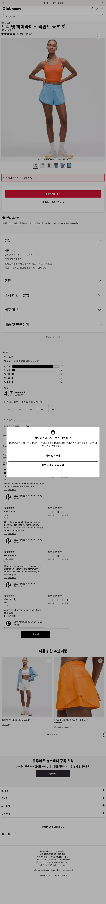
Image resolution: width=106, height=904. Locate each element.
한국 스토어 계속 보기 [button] (53, 465)
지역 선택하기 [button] (53, 455)
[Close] (98, 430)
